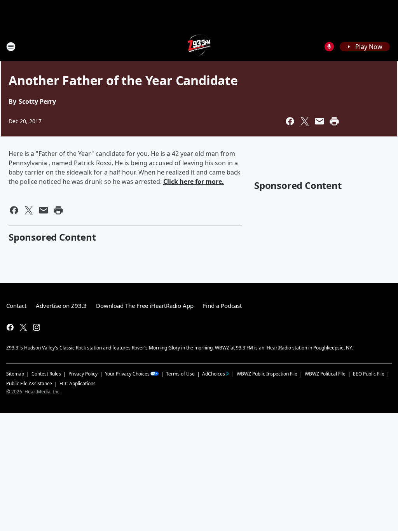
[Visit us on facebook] (10, 327)
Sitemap (15, 373)
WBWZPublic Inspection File (267, 373)
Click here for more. (193, 181)
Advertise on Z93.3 (61, 305)
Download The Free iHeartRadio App (145, 305)
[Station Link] (199, 46)
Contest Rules (46, 373)
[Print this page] (334, 121)
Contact (16, 305)
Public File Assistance (29, 383)
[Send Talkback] (329, 46)
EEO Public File (368, 373)
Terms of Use (180, 373)
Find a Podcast (222, 305)
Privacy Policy (83, 373)
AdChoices (213, 373)
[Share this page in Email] (319, 121)
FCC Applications (77, 383)
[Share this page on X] (304, 121)
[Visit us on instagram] (36, 327)
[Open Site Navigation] (11, 46)
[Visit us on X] (23, 327)
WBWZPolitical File (325, 373)
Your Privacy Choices (127, 373)
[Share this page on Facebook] (290, 121)
